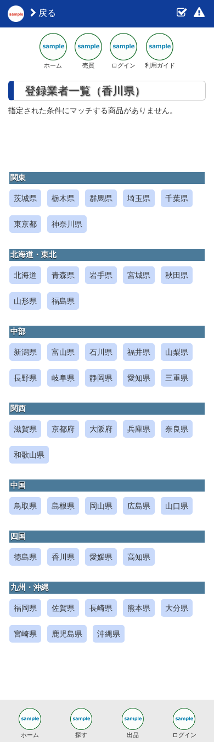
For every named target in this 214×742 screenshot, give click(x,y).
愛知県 (138, 377)
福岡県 (25, 608)
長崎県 (100, 608)
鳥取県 (25, 505)
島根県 (63, 505)
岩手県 (100, 275)
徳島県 (25, 557)
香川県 (63, 557)
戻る (46, 13)
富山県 (63, 352)
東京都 (25, 224)
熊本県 (138, 608)
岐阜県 (63, 377)
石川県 (100, 352)
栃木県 (63, 198)
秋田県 (176, 275)
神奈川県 (67, 224)
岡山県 (100, 505)
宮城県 (138, 275)
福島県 (63, 301)
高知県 (138, 557)
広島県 (138, 505)
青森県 (63, 275)
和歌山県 (29, 454)
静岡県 (100, 377)
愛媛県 (100, 557)
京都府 (63, 429)
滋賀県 (25, 429)
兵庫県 (138, 429)
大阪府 (100, 429)
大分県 (176, 608)
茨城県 (25, 198)
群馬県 (100, 198)
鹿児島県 (67, 633)
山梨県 (176, 352)
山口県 (176, 505)
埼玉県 (138, 198)
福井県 (138, 352)
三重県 (176, 377)
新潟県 (25, 352)
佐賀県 (63, 608)
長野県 (25, 377)
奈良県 (176, 429)
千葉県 (176, 198)
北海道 (25, 275)
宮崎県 (25, 633)
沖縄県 (108, 633)
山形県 (25, 301)
